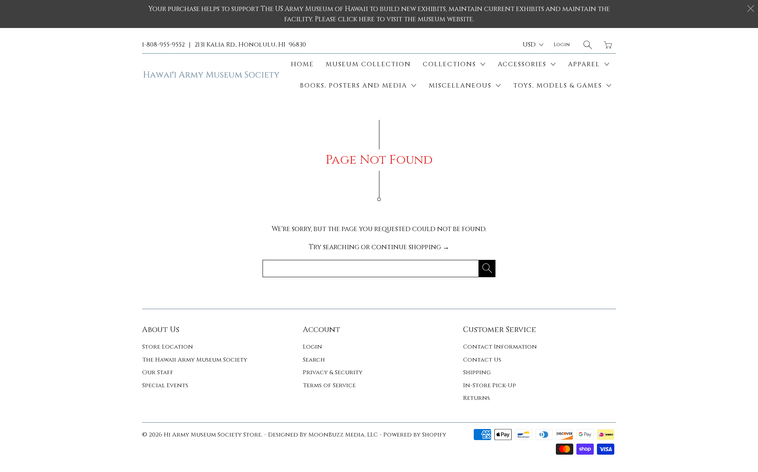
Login (312, 347)
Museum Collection (368, 64)
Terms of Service (329, 385)
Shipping (477, 372)
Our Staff (157, 372)
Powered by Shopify (414, 435)
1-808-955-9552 (163, 44)
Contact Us (482, 360)
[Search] (588, 45)
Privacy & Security (332, 372)
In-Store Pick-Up (489, 385)
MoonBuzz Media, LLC (343, 435)
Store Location (167, 347)
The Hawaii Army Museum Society (194, 360)
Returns (476, 398)
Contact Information (500, 347)
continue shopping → (410, 247)
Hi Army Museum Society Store (212, 435)
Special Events (165, 385)
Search (314, 360)
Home (302, 64)
